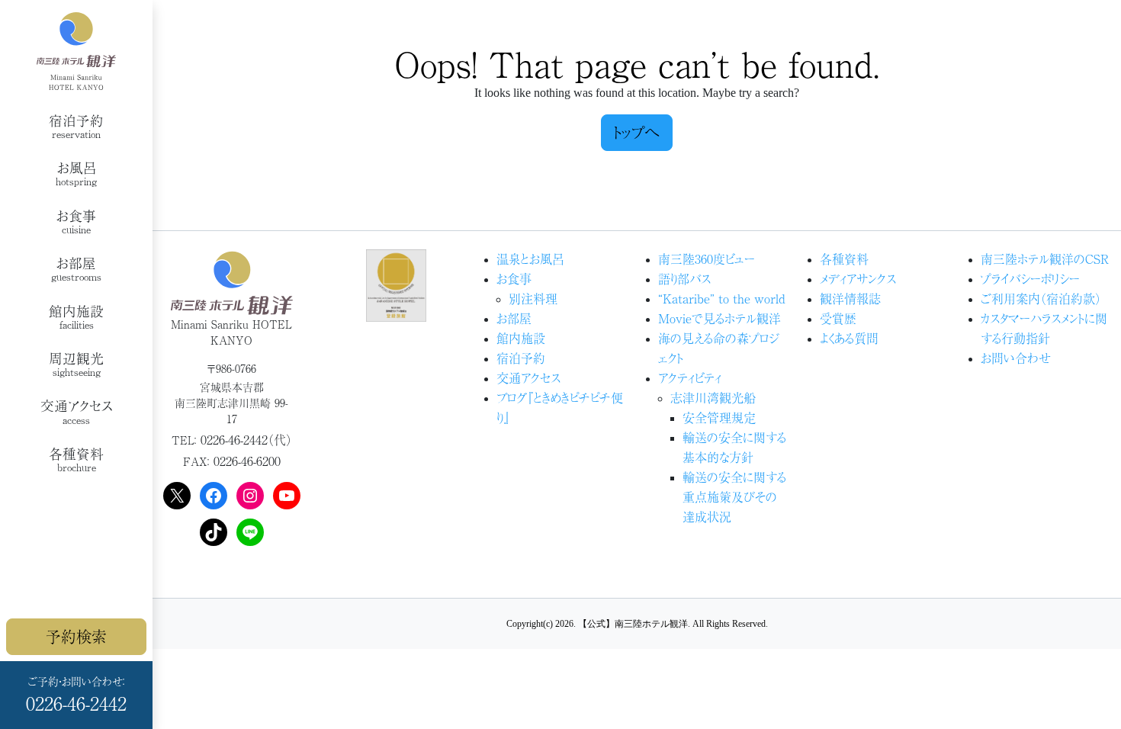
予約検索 (76, 636)
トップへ (637, 132)
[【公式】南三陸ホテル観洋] (76, 51)
